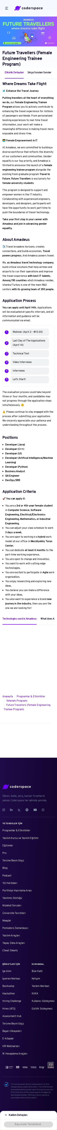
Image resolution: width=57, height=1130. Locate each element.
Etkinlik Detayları (14, 72)
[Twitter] (19, 810)
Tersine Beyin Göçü (13, 860)
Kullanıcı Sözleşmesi (43, 1001)
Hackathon (8, 993)
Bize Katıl (37, 971)
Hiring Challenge (11, 1001)
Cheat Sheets (10, 950)
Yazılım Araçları (11, 935)
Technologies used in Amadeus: (19, 618)
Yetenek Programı (16, 701)
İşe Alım (6, 971)
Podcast (6, 875)
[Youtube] (35, 810)
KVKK (35, 993)
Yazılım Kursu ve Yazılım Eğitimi (20, 838)
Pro (4, 853)
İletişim (36, 978)
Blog (4, 868)
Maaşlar (6, 920)
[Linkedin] (11, 810)
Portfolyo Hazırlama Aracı (17, 890)
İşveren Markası (11, 978)
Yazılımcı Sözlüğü (12, 898)
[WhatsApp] (43, 810)
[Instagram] (4, 810)
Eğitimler (7, 845)
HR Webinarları (10, 1046)
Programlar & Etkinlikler (31, 696)
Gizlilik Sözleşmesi (42, 1008)
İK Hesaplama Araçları (14, 1053)
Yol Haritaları (9, 883)
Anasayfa (7, 696)
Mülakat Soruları (11, 905)
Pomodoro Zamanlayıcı (15, 928)
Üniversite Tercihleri (14, 913)
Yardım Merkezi (40, 986)
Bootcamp (8, 986)
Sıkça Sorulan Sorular (39, 72)
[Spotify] (27, 810)
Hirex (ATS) (8, 1008)
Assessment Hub (11, 1016)
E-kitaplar (8, 1038)
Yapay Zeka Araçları (13, 943)
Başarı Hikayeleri (12, 1031)
